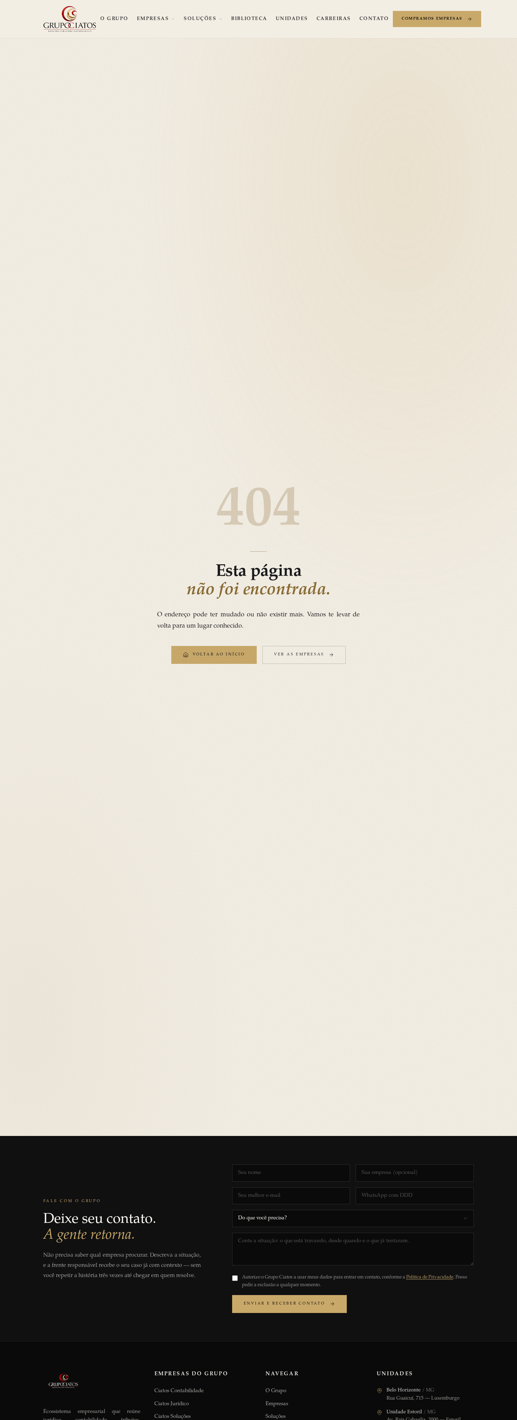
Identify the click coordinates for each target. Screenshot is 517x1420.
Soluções (200, 19)
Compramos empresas (432, 19)
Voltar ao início (219, 654)
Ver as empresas (299, 654)
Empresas (153, 19)
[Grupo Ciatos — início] (69, 19)
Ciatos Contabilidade (179, 1391)
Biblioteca (249, 19)
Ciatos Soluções (172, 1416)
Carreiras (334, 19)
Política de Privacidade (429, 1277)
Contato (374, 19)
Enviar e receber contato (284, 1304)
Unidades (292, 19)
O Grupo (114, 19)
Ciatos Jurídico (171, 1404)
